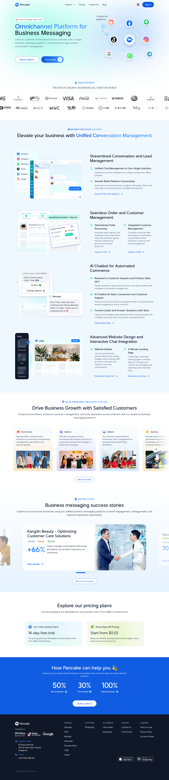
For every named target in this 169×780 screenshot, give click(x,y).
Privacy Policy (146, 731)
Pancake (68, 727)
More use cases (84, 479)
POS (66, 731)
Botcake (67, 736)
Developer (107, 731)
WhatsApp (89, 727)
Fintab (67, 754)
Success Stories (147, 736)
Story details (33, 564)
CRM (66, 750)
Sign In (148, 4)
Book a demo (27, 59)
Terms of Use (146, 727)
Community (127, 731)
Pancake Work (70, 745)
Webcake (68, 741)
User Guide (108, 727)
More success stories (84, 581)
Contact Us (126, 727)
